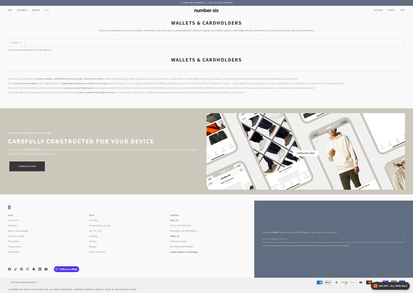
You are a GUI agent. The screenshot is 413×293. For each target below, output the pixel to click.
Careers (92, 241)
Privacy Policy (317, 245)
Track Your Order (16, 236)
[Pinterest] (21, 269)
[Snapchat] (33, 269)
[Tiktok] (15, 269)
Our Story (93, 220)
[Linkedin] (39, 269)
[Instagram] (27, 269)
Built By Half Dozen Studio (120, 289)
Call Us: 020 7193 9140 (180, 225)
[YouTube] (46, 269)
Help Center (13, 252)
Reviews (93, 246)
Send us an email (178, 241)
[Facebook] (9, 269)
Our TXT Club (95, 231)
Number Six (16, 289)
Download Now (27, 166)
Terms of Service (335, 245)
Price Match (13, 241)
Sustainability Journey (99, 225)
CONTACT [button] (175, 215)
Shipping (12, 225)
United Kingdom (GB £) (23, 282)
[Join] (402, 238)
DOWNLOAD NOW (305, 153)
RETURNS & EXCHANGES (181, 246)
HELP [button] (11, 215)
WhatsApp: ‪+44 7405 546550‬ (183, 231)
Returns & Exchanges (18, 231)
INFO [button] (91, 215)
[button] (22, 10)
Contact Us (13, 220)
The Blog (93, 236)
